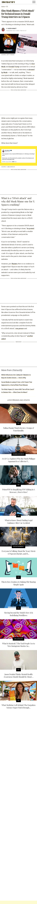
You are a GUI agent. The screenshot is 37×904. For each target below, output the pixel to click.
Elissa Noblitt (12, 28)
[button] (34, 2)
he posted (30, 228)
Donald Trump (14, 67)
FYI (7, 6)
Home (3, 6)
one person (19, 328)
